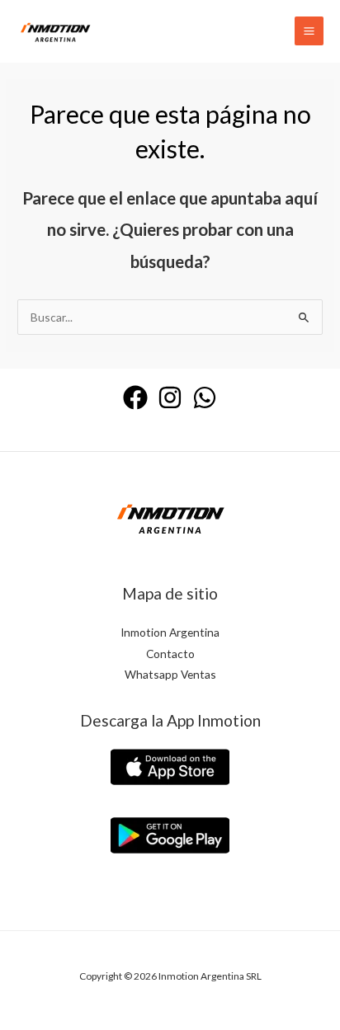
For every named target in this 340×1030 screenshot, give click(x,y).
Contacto (170, 654)
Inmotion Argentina (170, 632)
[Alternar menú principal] (309, 31)
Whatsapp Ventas (170, 674)
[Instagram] (170, 397)
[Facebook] (135, 397)
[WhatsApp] (204, 397)
